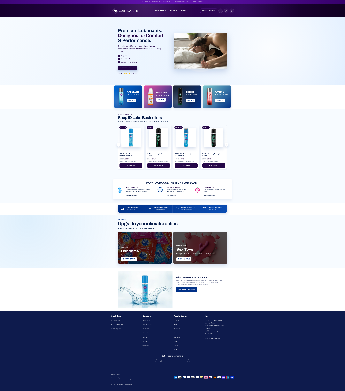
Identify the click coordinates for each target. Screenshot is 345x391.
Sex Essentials (159, 10)
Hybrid (144, 341)
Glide (175, 324)
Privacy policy (128, 384)
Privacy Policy (115, 320)
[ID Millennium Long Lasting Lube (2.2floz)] (214, 137)
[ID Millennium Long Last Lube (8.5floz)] (158, 137)
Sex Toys (172, 10)
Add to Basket (131, 165)
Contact (182, 10)
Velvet (176, 341)
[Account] (226, 11)
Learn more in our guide (186, 289)
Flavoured (145, 328)
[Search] (220, 11)
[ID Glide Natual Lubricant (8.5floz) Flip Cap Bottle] (186, 137)
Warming (145, 337)
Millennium (177, 328)
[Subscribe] (187, 361)
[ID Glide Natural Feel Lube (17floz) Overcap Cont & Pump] (131, 137)
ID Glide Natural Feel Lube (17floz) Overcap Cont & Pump (129, 154)
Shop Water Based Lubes (127, 68)
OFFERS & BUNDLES (208, 10)
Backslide (177, 350)
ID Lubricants (119, 384)
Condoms (145, 345)
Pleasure (176, 333)
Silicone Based (147, 324)
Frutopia (176, 320)
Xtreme (176, 345)
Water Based (146, 320)
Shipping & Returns (117, 324)
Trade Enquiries (116, 328)
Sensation (177, 337)
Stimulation (146, 333)
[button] (232, 11)
